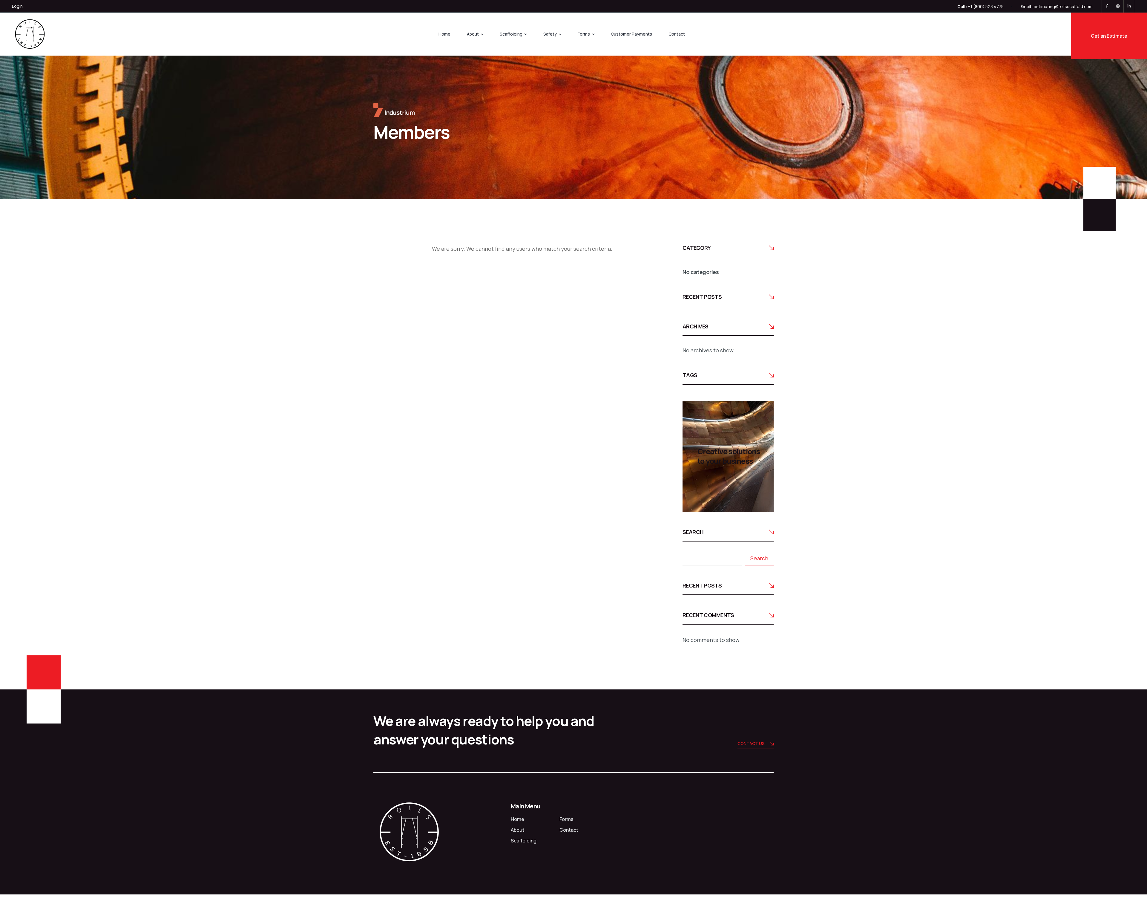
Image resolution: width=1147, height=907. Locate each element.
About (473, 34)
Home (444, 34)
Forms (584, 34)
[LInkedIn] (1129, 6)
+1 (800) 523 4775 (986, 6)
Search (693, 532)
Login (17, 6)
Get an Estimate (1109, 36)
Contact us (751, 743)
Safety (550, 34)
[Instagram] (1117, 6)
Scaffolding (511, 34)
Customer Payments (631, 34)
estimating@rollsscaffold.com (1063, 6)
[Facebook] (1107, 6)
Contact (676, 34)
